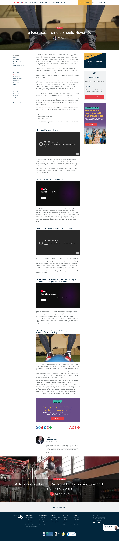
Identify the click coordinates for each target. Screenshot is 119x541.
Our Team (65, 517)
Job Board (41, 519)
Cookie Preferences (78, 524)
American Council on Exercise (62, 493)
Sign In (100, 2)
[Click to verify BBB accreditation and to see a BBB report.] (57, 534)
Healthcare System (17, 78)
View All (15, 57)
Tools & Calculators (55, 521)
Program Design (17, 90)
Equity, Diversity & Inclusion (19, 71)
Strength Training (17, 91)
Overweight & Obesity (18, 86)
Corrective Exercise (17, 67)
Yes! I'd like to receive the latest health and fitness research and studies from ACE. (94, 91)
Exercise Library (54, 519)
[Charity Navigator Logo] (49, 534)
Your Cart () (95, 2)
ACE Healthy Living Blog (56, 517)
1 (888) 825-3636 (97, 520)
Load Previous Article (59, 507)
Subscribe (94, 97)
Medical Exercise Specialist (31, 526)
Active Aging (16, 59)
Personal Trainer (28, 521)
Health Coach (28, 522)
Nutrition (15, 84)
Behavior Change (17, 61)
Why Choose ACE (29, 517)
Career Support (42, 517)
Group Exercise (16, 76)
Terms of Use (76, 517)
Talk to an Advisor (84, 2)
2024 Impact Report (67, 524)
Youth (14, 97)
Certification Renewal (43, 524)
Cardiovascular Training (18, 65)
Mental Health (16, 82)
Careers (65, 522)
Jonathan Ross (62, 37)
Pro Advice (15, 88)
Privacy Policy (77, 519)
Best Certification (28, 519)
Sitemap (76, 522)
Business (15, 63)
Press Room (65, 521)
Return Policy (77, 521)
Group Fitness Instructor (30, 524)
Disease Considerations (18, 69)
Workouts (15, 95)
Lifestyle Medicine (17, 80)
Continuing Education (43, 521)
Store (52, 524)
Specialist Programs (43, 522)
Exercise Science (17, 72)
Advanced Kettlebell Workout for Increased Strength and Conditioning (59, 486)
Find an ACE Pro (54, 522)
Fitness (59, 27)
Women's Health (17, 93)
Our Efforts (65, 519)
